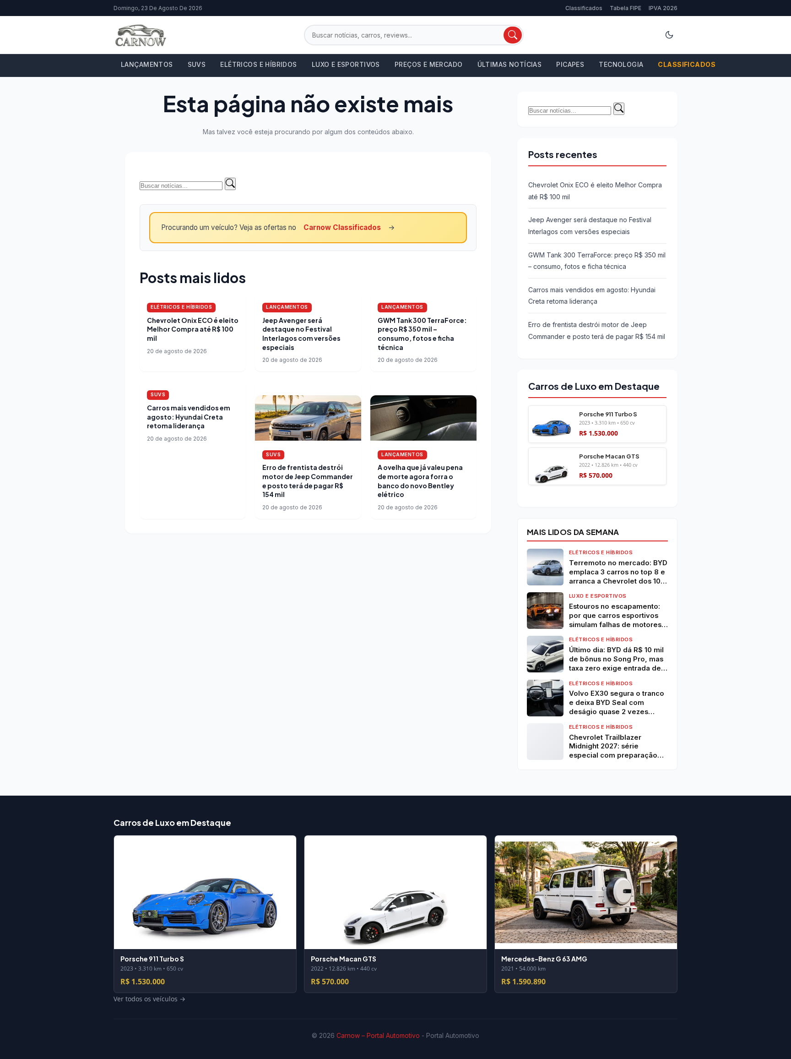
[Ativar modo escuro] (669, 35)
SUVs (197, 64)
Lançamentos (147, 64)
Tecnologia (621, 64)
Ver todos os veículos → (564, 490)
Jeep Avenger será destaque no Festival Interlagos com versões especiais (301, 333)
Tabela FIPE (625, 8)
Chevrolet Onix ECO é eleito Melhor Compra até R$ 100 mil (192, 329)
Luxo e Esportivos (346, 64)
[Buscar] (513, 35)
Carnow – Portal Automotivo (378, 1035)
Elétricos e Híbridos (258, 64)
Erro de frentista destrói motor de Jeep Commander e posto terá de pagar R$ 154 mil (307, 480)
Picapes (570, 64)
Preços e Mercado (429, 64)
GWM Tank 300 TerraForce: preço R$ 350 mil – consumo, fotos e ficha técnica (422, 333)
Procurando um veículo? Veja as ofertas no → (278, 227)
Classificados (583, 8)
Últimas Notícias (509, 64)
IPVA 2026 (663, 8)
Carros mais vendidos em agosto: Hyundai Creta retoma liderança (188, 417)
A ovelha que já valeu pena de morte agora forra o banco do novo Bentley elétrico (420, 480)
